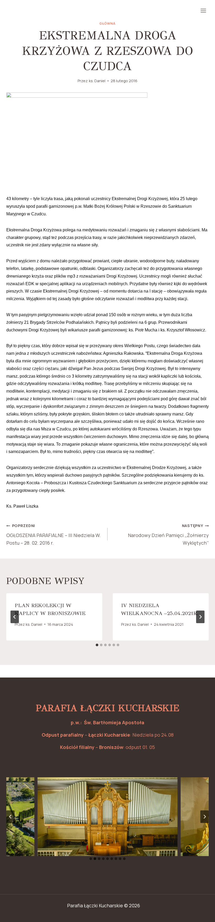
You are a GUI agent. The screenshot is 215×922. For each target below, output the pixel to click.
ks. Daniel (97, 80)
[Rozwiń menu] (203, 10)
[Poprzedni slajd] (10, 816)
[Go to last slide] (14, 617)
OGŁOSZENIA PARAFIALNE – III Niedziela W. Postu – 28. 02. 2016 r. (53, 534)
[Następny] (200, 617)
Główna (107, 23)
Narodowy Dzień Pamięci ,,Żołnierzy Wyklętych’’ (168, 534)
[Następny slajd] (204, 816)
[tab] (97, 645)
